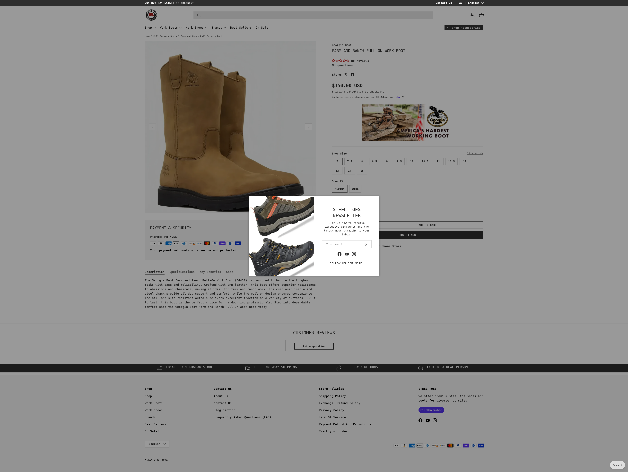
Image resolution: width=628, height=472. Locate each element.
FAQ (460, 2)
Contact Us (444, 2)
